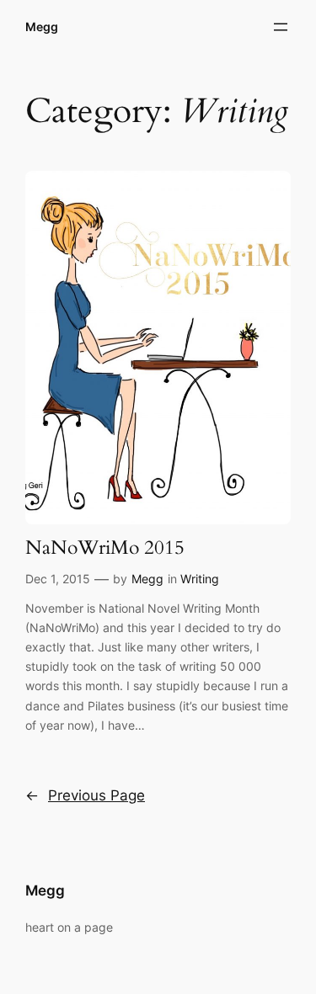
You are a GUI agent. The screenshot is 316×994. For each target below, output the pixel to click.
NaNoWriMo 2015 (105, 548)
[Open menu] (280, 27)
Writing (199, 578)
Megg (41, 26)
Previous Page (85, 795)
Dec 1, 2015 (57, 578)
